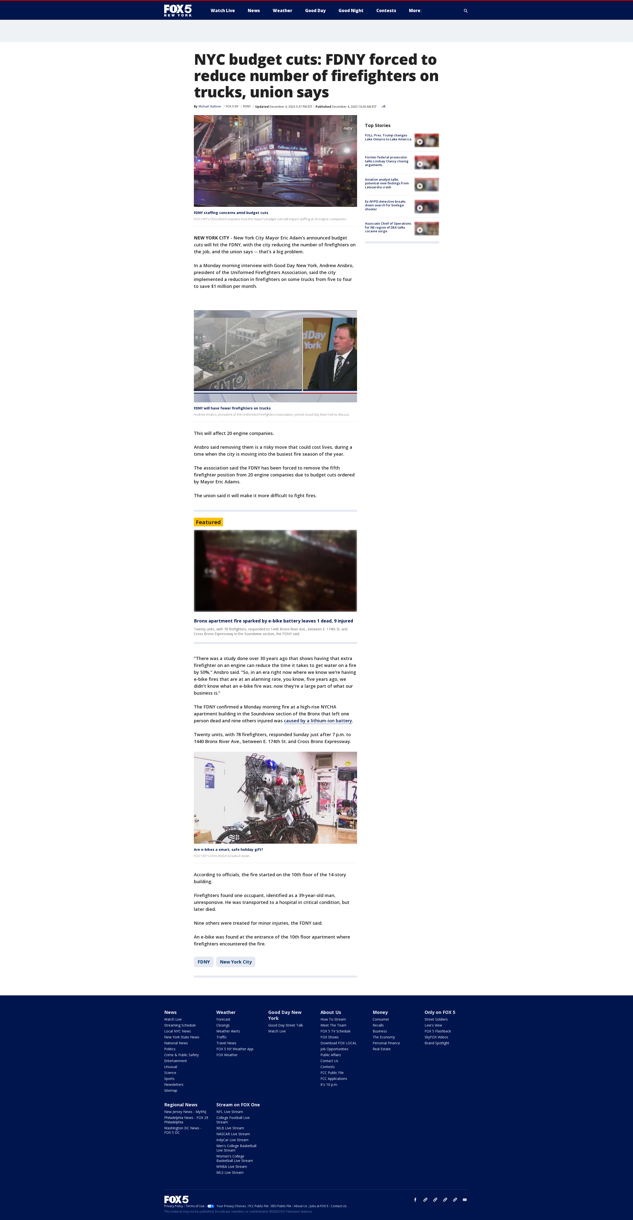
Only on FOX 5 (440, 1012)
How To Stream (333, 1019)
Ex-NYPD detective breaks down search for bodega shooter (385, 205)
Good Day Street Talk (285, 1025)
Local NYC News (177, 1031)
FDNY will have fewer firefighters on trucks (232, 408)
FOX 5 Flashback (438, 1031)
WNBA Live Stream (231, 1166)
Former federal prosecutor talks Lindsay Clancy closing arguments (386, 161)
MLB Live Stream (230, 1128)
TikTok (435, 1200)
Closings (223, 1025)
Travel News (226, 1043)
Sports (169, 1078)
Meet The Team (333, 1025)
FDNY (247, 106)
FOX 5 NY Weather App (234, 1049)
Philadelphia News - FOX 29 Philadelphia (186, 1119)
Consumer (381, 1019)
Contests (327, 1066)
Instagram (425, 1200)
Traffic (221, 1037)
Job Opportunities (334, 1049)
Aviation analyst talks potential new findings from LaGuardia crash (387, 183)
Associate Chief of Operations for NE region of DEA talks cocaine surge (388, 227)
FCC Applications (333, 1078)
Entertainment (175, 1060)
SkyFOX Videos (436, 1037)
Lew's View (433, 1025)
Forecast (223, 1019)
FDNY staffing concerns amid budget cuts (231, 212)
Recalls (378, 1025)
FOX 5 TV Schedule (335, 1031)
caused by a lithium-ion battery (318, 721)
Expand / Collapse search (466, 10)
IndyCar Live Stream (232, 1139)
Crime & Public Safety (181, 1054)
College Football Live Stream (233, 1119)
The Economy (384, 1037)
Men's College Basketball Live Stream (236, 1148)
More (414, 10)
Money (380, 1012)
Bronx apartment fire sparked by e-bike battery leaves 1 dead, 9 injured (273, 621)
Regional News (180, 1105)
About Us (330, 1012)
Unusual (170, 1066)
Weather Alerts (228, 1031)
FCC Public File (332, 1072)
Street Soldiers (436, 1019)
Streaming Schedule (180, 1025)
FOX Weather (227, 1054)
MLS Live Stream (230, 1172)
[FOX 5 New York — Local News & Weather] (180, 11)
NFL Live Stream (229, 1111)
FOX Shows (329, 1037)
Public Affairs (330, 1054)
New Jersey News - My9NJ (185, 1111)
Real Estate (382, 1049)
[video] (426, 140)
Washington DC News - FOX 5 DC (183, 1130)
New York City (236, 962)
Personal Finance (386, 1043)
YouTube (445, 1200)
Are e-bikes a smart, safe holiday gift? (228, 849)
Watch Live (173, 1019)
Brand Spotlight (437, 1043)
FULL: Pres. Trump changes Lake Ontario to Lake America (388, 137)
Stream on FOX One (238, 1105)
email (465, 1200)
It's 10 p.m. (329, 1084)
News (170, 1012)
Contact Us (329, 1060)
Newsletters (173, 1084)
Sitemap (170, 1090)
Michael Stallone (210, 106)
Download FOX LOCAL (338, 1043)
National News (176, 1043)
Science (170, 1072)
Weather (226, 1012)
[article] (275, 571)
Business (380, 1031)
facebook (415, 1200)
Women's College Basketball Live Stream (234, 1158)
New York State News (181, 1037)
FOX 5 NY (232, 106)
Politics (170, 1049)
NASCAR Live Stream (233, 1134)
